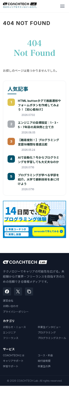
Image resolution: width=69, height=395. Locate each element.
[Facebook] (7, 291)
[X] (18, 291)
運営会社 (8, 300)
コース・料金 (45, 355)
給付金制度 (44, 360)
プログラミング (47, 332)
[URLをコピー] (29, 291)
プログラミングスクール (52, 338)
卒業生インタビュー (49, 327)
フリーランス (10, 338)
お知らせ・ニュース (14, 327)
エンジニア (9, 332)
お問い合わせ (10, 306)
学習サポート (10, 366)
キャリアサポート (13, 360)
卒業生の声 (44, 366)
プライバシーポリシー (16, 311)
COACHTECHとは (13, 355)
